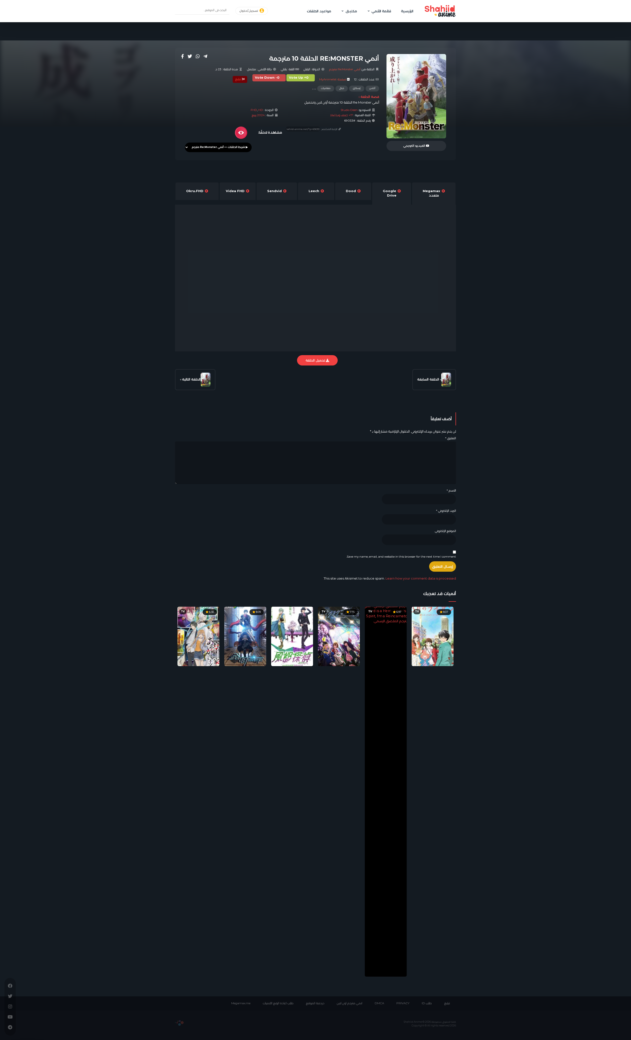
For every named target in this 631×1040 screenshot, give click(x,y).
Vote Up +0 (299, 77)
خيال (341, 88)
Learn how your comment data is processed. (389, 578)
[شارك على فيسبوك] (182, 56)
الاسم (451, 490)
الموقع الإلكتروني (445, 531)
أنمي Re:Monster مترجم (344, 69)
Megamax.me (240, 1003)
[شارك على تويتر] (189, 56)
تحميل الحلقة (316, 360)
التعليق (450, 438)
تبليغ (238, 79)
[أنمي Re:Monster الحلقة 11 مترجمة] (205, 380)
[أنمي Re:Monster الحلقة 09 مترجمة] (446, 380)
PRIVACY (402, 1003)
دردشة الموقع (315, 1003)
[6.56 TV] (198, 636)
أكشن (372, 88)
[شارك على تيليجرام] (205, 56)
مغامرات (326, 88)
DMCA (379, 1003)
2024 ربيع (258, 115)
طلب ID (427, 1003)
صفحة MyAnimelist (332, 79)
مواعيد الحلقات (319, 11)
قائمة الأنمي (381, 11)
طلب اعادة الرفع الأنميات (278, 1003)
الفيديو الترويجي (414, 145)
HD (260, 110)
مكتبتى (351, 11)
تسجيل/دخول (249, 11)
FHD (254, 110)
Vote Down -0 (267, 77)
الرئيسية (407, 11)
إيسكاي (357, 88)
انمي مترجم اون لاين (349, 1003)
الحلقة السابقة (428, 379)
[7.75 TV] (339, 636)
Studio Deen (349, 110)
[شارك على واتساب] (197, 56)
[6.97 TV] (386, 791)
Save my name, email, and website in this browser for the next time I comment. (401, 556)
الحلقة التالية (191, 379)
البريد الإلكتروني (446, 510)
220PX (179, 1023)
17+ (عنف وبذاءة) (341, 115)
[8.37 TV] (433, 636)
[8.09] (245, 636)
